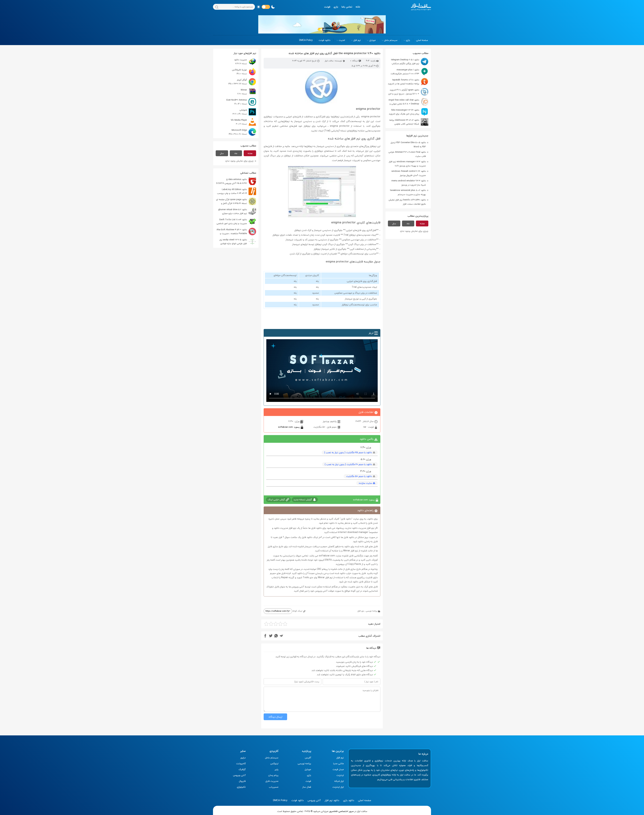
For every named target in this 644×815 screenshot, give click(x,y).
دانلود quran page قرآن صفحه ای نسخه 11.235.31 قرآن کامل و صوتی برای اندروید (236, 201)
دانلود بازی (348, 800)
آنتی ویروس (239, 775)
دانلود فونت (324, 40)
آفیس (308, 758)
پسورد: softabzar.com (289, 427)
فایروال (242, 781)
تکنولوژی (241, 787)
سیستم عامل (390, 40)
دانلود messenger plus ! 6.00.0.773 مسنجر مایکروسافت (405, 71)
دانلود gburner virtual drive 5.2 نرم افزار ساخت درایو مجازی (232, 211)
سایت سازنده (365, 483)
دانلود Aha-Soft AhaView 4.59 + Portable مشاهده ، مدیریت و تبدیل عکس (236, 231)
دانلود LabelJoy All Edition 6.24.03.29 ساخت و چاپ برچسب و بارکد (236, 191)
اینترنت (340, 775)
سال (394, 223)
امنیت (342, 40)
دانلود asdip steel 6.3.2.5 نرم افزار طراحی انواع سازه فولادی (233, 241)
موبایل (372, 40)
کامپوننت (241, 763)
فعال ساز (306, 787)
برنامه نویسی (371, 611)
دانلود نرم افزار (332, 800)
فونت (327, 7)
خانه (358, 7)
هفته (422, 223)
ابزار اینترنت (338, 787)
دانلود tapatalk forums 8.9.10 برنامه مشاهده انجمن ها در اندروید (403, 81)
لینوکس (274, 763)
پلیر (276, 769)
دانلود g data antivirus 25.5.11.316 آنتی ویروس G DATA (231, 181)
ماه (408, 223)
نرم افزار (357, 40)
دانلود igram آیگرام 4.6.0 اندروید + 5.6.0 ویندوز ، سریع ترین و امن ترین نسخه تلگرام (408, 92)
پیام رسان (273, 775)
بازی (336, 7)
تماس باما (346, 7)
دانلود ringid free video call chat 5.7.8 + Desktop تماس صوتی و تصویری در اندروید (408, 102)
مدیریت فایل (271, 781)
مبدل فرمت (338, 769)
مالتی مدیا (338, 763)
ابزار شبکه (339, 781)
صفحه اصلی (422, 40)
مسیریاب (273, 787)
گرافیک (242, 769)
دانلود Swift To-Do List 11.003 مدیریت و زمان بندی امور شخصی (232, 221)
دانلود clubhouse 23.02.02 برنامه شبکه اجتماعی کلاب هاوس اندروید (408, 122)
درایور (243, 758)
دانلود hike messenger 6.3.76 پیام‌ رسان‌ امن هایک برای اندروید (404, 112)
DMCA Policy (306, 40)
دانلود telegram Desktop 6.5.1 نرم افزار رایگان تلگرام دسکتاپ (405, 61)
